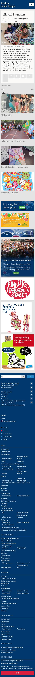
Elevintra (5, 431)
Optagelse (4, 506)
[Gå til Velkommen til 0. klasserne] (17, 129)
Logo (3, 461)
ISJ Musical (4, 608)
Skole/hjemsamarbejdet (8, 581)
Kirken (3, 624)
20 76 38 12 (4, 399)
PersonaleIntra (7, 437)
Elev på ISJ (4, 572)
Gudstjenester (6, 629)
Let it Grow (20, 469)
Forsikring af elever (23, 593)
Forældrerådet (5, 493)
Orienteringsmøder (23, 512)
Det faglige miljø (7, 535)
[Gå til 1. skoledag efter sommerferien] (17, 155)
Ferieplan (4, 601)
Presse (3, 418)
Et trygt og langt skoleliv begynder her (7, 510)
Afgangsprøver (5, 560)
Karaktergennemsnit (23, 563)
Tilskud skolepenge (23, 522)
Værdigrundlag (5, 454)
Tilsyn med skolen (6, 541)
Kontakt (3, 415)
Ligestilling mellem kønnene (10, 528)
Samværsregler (5, 588)
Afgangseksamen (7, 563)
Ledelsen (4, 488)
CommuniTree (6, 466)
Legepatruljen (5, 606)
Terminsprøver (5, 558)
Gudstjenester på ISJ (7, 626)
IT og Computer (5, 555)
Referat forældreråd (23, 496)
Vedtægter (4, 498)
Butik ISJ (3, 611)
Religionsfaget (21, 548)
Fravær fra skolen (22, 591)
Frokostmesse (21, 629)
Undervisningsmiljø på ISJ (9, 603)
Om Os (3, 445)
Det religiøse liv (7, 615)
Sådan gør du (6, 517)
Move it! (4, 473)
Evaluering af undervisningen (10, 538)
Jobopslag (4, 503)
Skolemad (4, 586)
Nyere (32, 89)
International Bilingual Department (12, 647)
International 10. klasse (8, 650)
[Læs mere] (29, 76)
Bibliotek (5, 428)
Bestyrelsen (4, 486)
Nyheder (8, 85)
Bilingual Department (9, 421)
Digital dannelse (6, 596)
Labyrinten (20, 461)
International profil (7, 652)
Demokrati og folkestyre (8, 501)
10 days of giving (7, 469)
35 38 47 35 (4, 394)
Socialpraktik (5, 583)
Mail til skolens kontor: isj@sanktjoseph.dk (13, 401)
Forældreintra (7, 434)
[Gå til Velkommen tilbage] (17, 181)
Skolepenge (4, 520)
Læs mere (30, 668)
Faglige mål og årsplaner (8, 543)
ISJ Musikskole (6, 657)
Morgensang (5, 622)
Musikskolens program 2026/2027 (12, 661)
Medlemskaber (5, 452)
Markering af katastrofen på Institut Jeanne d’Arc (23, 481)
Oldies (5, 440)
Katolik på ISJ (5, 634)
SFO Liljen (4, 576)
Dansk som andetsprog (8, 551)
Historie (3, 476)
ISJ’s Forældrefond (8, 525)
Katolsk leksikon (6, 639)
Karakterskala (6, 567)
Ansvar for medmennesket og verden (12, 464)
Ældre (2, 89)
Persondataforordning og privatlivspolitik (13, 530)
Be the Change (21, 466)
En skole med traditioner (8, 578)
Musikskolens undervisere (9, 663)
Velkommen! (5, 449)
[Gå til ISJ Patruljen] (17, 103)
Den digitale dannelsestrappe (10, 598)
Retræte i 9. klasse (7, 637)
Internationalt (6, 644)
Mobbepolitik (6, 593)
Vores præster (5, 632)
